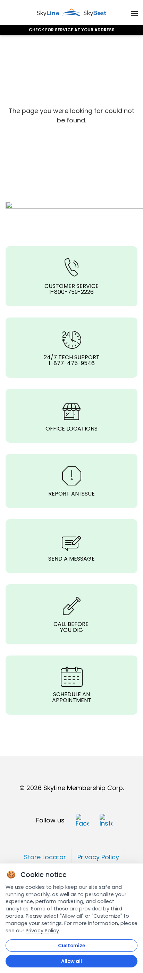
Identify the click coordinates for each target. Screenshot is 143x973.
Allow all (71, 961)
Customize (71, 945)
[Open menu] (134, 12)
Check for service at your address (72, 30)
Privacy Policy (42, 930)
